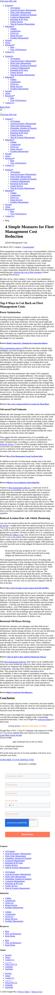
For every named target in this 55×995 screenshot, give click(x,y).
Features (8, 5)
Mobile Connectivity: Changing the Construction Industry (27, 343)
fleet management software (19, 488)
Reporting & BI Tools (19, 19)
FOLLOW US (11, 964)
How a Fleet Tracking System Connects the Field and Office (27, 588)
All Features (15, 8)
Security (8, 40)
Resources (9, 45)
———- (8, 962)
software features (45, 719)
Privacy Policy (24, 992)
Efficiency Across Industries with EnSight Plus (22, 483)
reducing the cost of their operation (28, 272)
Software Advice (7, 444)
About (7, 43)
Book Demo (10, 936)
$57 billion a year (16, 535)
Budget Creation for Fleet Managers (19, 692)
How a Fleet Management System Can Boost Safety (24, 456)
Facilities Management (19, 38)
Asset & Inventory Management (23, 10)
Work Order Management (20, 12)
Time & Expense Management (22, 24)
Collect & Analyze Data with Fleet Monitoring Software (26, 657)
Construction (15, 31)
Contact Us (9, 52)
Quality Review (16, 22)
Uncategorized (28, 247)
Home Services (16, 36)
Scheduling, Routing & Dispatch (23, 15)
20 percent (4, 525)
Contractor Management (20, 17)
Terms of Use (36, 992)
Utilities (13, 29)
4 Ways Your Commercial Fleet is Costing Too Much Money (28, 404)
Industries (9, 26)
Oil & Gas (14, 33)
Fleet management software (11, 348)
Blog (12, 47)
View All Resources (18, 49)
